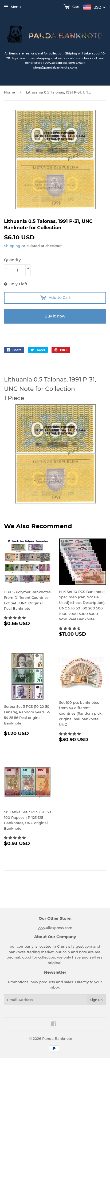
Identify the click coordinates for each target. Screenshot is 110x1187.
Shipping (12, 246)
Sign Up (96, 1000)
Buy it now (55, 316)
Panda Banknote (57, 1038)
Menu (16, 7)
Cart (75, 7)
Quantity (12, 259)
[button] (15, 618)
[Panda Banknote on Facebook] (54, 1025)
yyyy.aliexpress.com (55, 928)
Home (9, 92)
